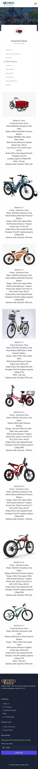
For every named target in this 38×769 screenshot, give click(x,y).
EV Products (7, 707)
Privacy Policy (7, 730)
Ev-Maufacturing (8, 717)
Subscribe (19, 753)
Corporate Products (9, 710)
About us (6, 704)
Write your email (7, 744)
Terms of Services (9, 727)
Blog (4, 714)
